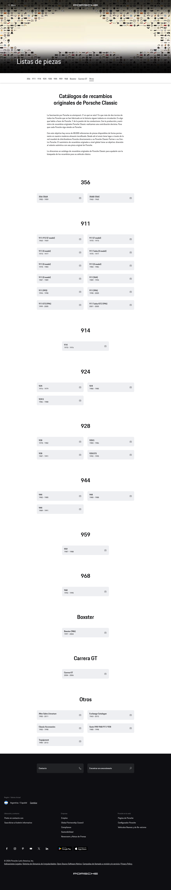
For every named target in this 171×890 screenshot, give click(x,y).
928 (50, 78)
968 (66, 78)
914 (39, 78)
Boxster (73, 78)
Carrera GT (82, 78)
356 (28, 78)
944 (55, 78)
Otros (91, 78)
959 (60, 78)
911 (34, 78)
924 (44, 78)
